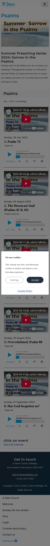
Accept (35, 280)
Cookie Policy (25, 291)
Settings (14, 280)
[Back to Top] (45, 541)
